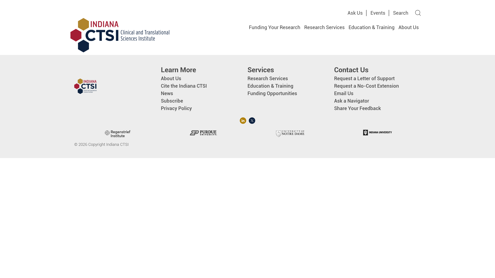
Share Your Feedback (357, 108)
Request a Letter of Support (364, 78)
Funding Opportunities (272, 93)
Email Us (343, 93)
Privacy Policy (176, 108)
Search (400, 13)
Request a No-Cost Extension (366, 86)
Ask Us (355, 13)
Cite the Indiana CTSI (184, 86)
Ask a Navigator (351, 101)
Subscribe (172, 101)
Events (377, 13)
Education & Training (372, 27)
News (167, 93)
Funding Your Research (274, 27)
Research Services (324, 27)
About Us (408, 27)
